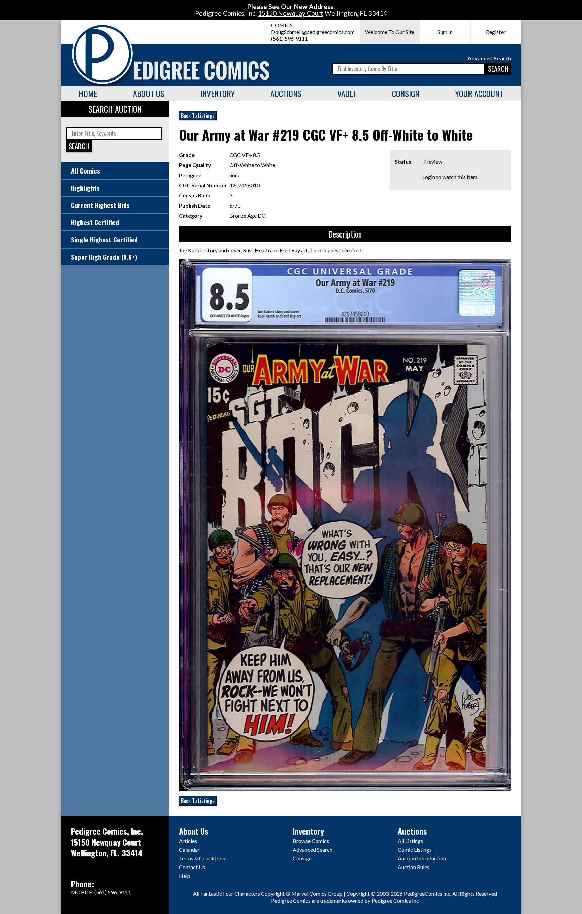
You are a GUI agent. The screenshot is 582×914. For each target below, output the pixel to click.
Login (428, 177)
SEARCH (498, 68)
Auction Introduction (422, 858)
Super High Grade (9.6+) (104, 257)
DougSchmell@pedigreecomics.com (313, 32)
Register (496, 32)
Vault (346, 93)
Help (184, 876)
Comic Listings (415, 849)
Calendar (189, 849)
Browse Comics (311, 841)
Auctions (285, 93)
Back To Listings (198, 116)
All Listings (410, 841)
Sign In (445, 32)
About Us (148, 93)
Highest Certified (95, 222)
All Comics (85, 171)
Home (88, 93)
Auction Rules (413, 867)
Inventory (217, 93)
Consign (405, 93)
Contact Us (192, 867)
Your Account (479, 93)
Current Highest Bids (100, 205)
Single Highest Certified (104, 239)
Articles (188, 841)
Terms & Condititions (203, 858)
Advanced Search (489, 58)
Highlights (85, 188)
